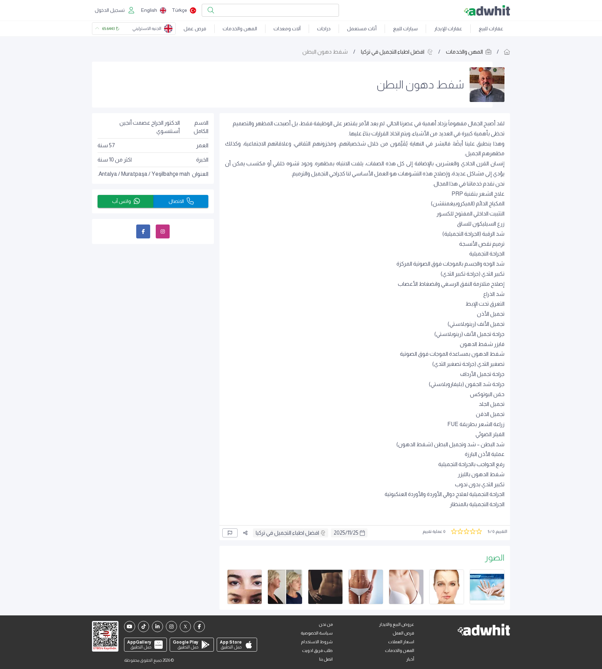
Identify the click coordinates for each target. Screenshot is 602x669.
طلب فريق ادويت (317, 650)
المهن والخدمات (240, 28)
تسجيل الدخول (110, 10)
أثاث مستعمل (362, 28)
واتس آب (121, 201)
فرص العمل (403, 633)
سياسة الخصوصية (317, 633)
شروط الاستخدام (317, 641)
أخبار (410, 659)
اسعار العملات (401, 641)
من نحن (326, 624)
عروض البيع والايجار (396, 624)
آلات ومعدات (287, 28)
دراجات (324, 28)
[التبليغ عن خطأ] (230, 532)
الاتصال (176, 201)
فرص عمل (195, 28)
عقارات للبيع (491, 28)
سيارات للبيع (405, 28)
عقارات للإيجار (448, 28)
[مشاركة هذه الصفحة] (245, 532)
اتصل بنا (326, 659)
